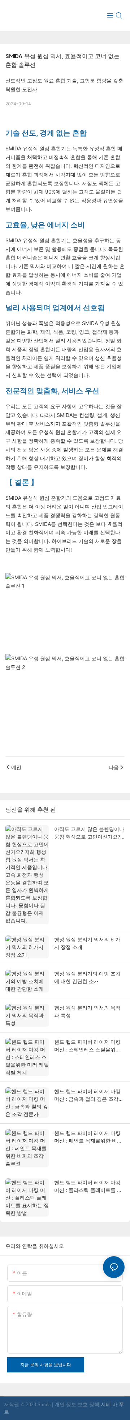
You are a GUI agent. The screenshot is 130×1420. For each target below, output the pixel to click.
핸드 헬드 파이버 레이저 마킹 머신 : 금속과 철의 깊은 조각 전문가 (87, 1095)
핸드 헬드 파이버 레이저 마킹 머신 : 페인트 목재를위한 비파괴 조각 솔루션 (88, 1137)
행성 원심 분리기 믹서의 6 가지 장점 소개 (87, 943)
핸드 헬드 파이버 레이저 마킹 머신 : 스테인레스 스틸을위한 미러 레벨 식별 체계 (87, 1046)
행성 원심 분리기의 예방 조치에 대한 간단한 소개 (87, 977)
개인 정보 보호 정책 (78, 1404)
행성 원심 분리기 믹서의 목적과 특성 (87, 1011)
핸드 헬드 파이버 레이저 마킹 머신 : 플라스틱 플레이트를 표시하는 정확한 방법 (88, 1186)
